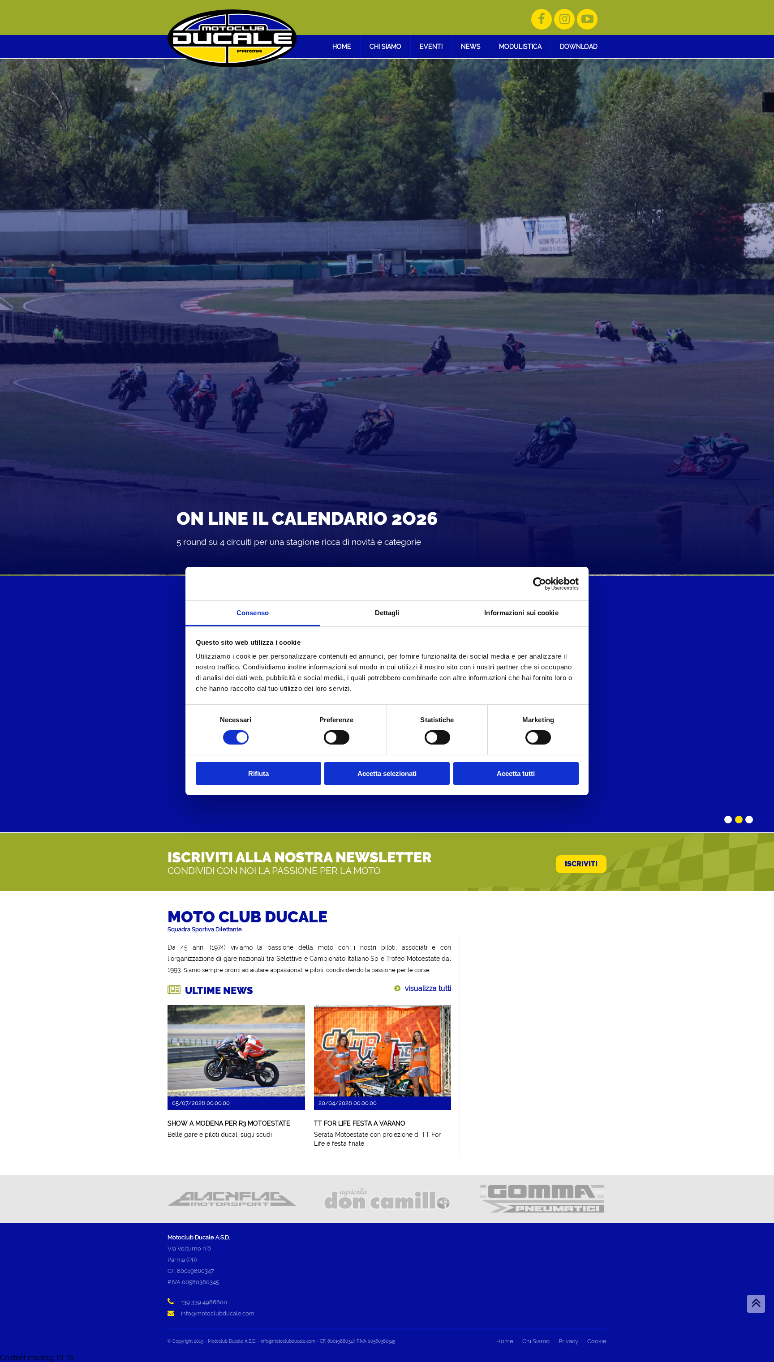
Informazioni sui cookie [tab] (521, 613)
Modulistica (520, 46)
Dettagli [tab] (387, 613)
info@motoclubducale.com (217, 1313)
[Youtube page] (587, 19)
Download (579, 46)
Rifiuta (258, 773)
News (471, 46)
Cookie (596, 1341)
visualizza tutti (428, 988)
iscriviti (581, 864)
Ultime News (219, 990)
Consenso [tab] (252, 613)
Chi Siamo (385, 46)
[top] (756, 1304)
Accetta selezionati (387, 773)
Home (341, 46)
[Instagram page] (564, 19)
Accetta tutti (516, 773)
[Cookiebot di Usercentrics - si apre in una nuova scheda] (539, 583)
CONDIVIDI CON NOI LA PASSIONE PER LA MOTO (274, 870)
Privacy (568, 1341)
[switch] (336, 737)
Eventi (431, 46)
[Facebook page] (541, 19)
